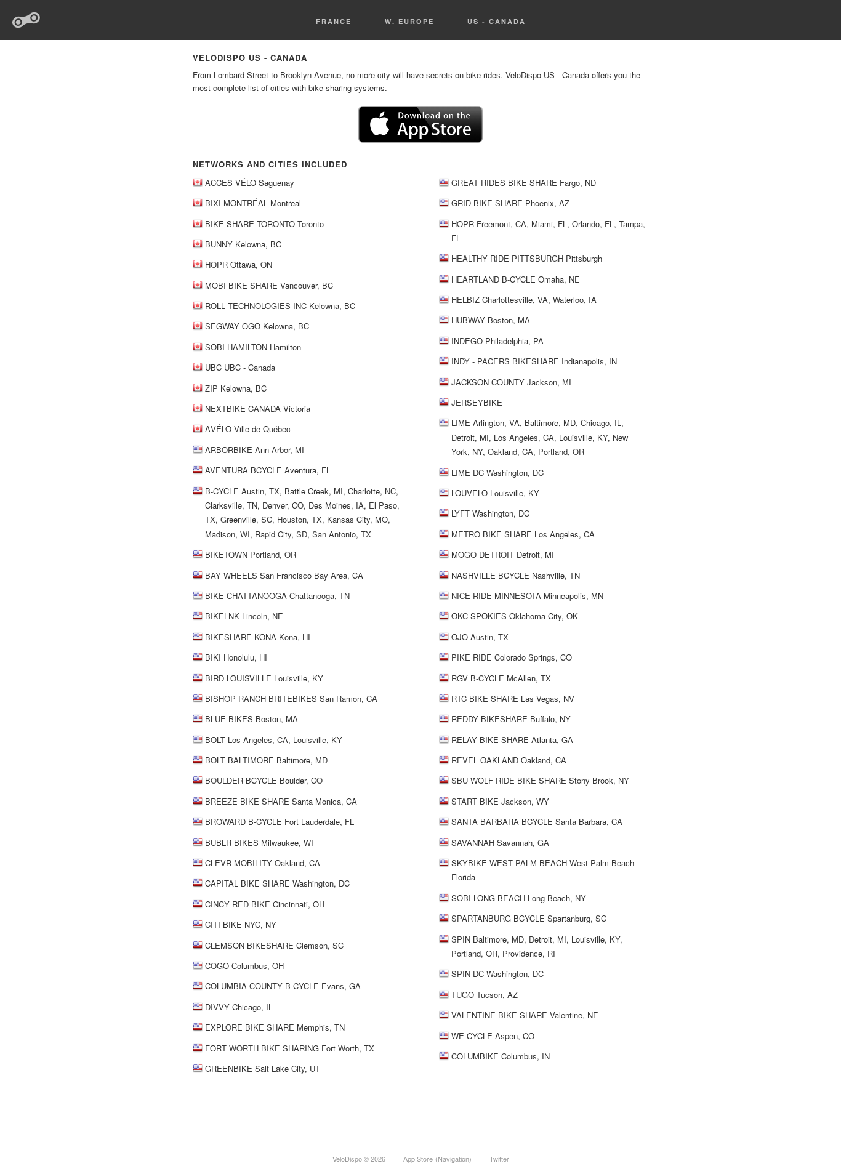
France (334, 21)
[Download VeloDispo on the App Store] (420, 139)
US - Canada (496, 21)
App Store (418, 1159)
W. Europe (409, 21)
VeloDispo (26, 20)
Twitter (499, 1159)
